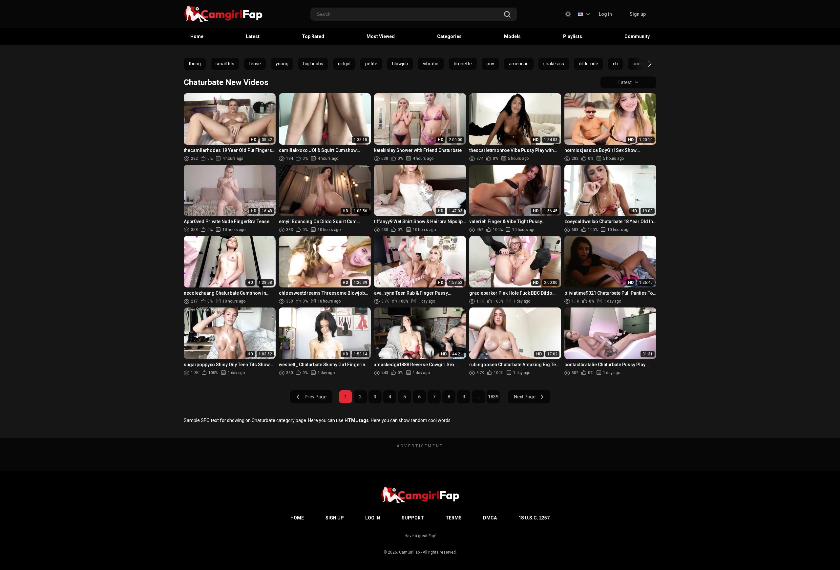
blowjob (400, 63)
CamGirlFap (409, 552)
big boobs (313, 63)
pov (490, 63)
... (478, 396)
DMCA (490, 517)
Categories (449, 36)
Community (637, 36)
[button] (644, 63)
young (282, 63)
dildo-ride (588, 63)
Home (196, 36)
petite (371, 63)
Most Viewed (381, 36)
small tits (225, 63)
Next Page (525, 396)
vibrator (431, 63)
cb (615, 63)
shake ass (553, 63)
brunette (463, 63)
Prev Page (315, 396)
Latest (253, 36)
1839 (493, 396)
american (519, 63)
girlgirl (344, 63)
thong (195, 63)
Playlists (572, 36)
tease (255, 63)
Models (512, 36)
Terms (454, 517)
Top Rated (313, 36)
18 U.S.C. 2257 (534, 517)
